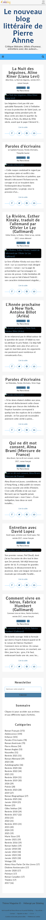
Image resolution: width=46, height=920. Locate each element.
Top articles (38, 910)
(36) (14, 765)
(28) (10, 787)
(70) (15, 743)
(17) (22, 864)
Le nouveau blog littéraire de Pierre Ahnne (23, 26)
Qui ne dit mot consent (24, 458)
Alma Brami (11, 458)
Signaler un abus (22, 913)
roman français (23, 83)
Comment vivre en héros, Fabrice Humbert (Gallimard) (23, 604)
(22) (13, 815)
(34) (13, 771)
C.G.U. (32, 913)
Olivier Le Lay (29, 235)
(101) (11, 737)
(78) (16, 740)
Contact (12, 913)
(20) (9, 827)
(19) (9, 830)
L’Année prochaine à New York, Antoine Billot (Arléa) (23, 310)
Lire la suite (23, 127)
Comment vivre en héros (16, 613)
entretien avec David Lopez (26, 535)
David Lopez (10, 535)
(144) (13, 734)
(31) (9, 774)
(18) (13, 849)
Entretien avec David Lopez (23, 529)
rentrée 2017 (35, 80)
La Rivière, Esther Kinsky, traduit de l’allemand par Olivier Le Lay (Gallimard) (23, 224)
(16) (9, 883)
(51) (11, 753)
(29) (9, 784)
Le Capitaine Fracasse (15, 150)
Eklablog (40, 903)
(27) (9, 793)
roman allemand (25, 238)
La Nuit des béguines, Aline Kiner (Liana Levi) (23, 72)
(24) (13, 809)
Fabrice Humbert (32, 613)
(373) (15, 731)
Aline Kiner (9, 80)
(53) (13, 749)
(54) (13, 746)
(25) (13, 802)
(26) (13, 799)
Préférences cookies (34, 916)
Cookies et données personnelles (15, 916)
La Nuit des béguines (21, 80)
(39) (14, 759)
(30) (13, 781)
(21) (9, 818)
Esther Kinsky (10, 235)
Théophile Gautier (23, 153)
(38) (9, 762)
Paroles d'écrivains (23, 146)
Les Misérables (11, 383)
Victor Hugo (35, 383)
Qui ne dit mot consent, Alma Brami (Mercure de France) (23, 449)
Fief (38, 535)
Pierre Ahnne (15, 910)
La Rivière (20, 235)
